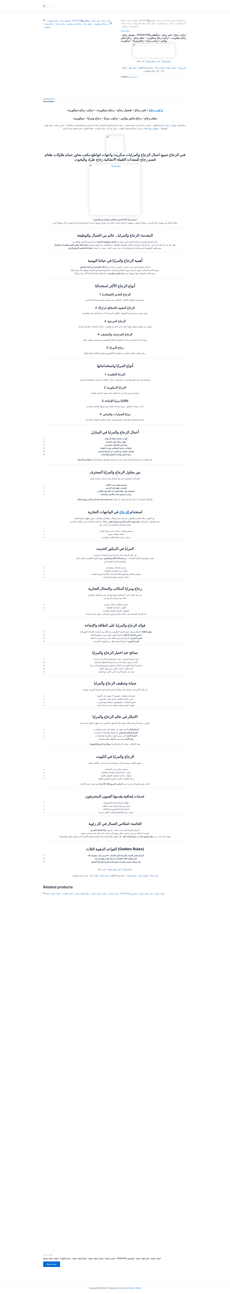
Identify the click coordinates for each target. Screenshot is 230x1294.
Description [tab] (48, 101)
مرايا (173, 125)
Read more (51, 1264)
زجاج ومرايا (181, 20)
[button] (111, 23)
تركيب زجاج (171, 67)
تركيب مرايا (160, 67)
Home (123, 20)
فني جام (132, 67)
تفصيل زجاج (153, 128)
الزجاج (124, 512)
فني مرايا (182, 67)
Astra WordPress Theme (130, 1288)
